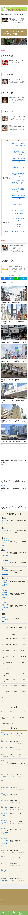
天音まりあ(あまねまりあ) (15, 774)
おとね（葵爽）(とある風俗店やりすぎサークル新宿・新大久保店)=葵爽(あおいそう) (19, 190)
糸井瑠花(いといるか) (14, 780)
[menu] (25, 2)
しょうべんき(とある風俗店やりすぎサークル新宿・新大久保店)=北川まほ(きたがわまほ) (19, 212)
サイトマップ (4, 899)
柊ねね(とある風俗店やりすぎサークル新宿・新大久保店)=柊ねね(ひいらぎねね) (19, 197)
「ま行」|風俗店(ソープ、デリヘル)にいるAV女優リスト (20, 880)
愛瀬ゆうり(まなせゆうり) (15, 878)
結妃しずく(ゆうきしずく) (15, 813)
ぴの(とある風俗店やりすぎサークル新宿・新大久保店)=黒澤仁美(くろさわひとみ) (19, 182)
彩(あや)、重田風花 (14, 741)
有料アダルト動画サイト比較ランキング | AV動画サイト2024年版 (14, 718)
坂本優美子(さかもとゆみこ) (16, 821)
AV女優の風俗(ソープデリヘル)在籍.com (10, 723)
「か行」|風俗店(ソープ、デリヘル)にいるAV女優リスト (20, 809)
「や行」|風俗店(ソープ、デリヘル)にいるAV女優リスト (20, 796)
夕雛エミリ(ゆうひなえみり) (16, 871)
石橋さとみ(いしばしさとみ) (16, 733)
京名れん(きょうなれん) (15, 807)
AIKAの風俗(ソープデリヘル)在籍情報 (18, 562)
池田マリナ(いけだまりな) (15, 754)
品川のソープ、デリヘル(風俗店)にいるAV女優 (13, 441)
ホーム (2, 895)
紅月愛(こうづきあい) (14, 863)
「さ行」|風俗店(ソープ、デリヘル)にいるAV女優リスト (20, 823)
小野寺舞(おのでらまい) (15, 787)
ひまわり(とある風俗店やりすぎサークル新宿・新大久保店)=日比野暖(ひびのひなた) (19, 205)
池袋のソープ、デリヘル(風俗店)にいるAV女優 (13, 342)
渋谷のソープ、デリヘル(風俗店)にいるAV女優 (13, 361)
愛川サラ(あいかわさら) (15, 850)
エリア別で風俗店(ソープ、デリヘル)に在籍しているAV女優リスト (13, 14)
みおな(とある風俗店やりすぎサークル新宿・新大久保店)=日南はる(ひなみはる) (19, 168)
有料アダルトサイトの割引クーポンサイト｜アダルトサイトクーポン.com (14, 712)
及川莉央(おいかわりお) (15, 800)
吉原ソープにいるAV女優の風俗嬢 (10, 302)
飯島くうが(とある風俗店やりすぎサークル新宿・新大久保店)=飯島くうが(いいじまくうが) (19, 145)
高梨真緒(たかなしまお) (15, 857)
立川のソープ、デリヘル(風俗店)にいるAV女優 (13, 488)
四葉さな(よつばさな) (14, 794)
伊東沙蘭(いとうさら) (14, 747)
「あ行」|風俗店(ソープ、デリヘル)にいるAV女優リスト (20, 735)
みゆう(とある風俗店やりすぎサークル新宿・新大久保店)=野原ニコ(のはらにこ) (19, 160)
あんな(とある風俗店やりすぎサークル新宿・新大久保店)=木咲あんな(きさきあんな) (19, 153)
